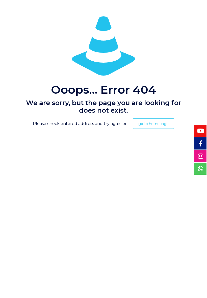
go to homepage (153, 123)
